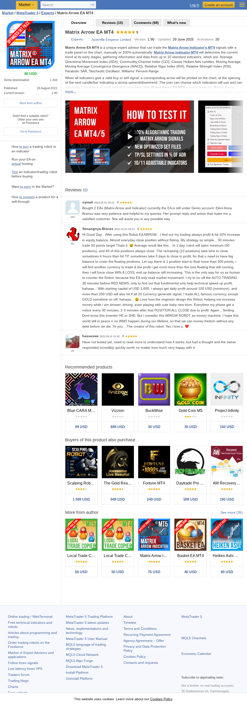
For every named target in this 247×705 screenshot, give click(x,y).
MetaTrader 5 (191, 616)
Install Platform (77, 672)
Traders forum (19, 675)
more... (70, 91)
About (128, 616)
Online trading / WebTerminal (30, 616)
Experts (77, 39)
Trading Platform (89, 616)
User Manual (86, 639)
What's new (176, 23)
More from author (31, 103)
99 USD (81, 427)
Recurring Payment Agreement (147, 635)
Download (84, 667)
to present (27, 197)
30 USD (154, 427)
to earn (25, 186)
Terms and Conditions (140, 629)
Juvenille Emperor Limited (111, 39)
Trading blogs (18, 681)
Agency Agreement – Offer (144, 641)
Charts (13, 687)
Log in (194, 5)
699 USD (117, 427)
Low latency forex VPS (25, 669)
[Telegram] (192, 671)
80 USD (227, 572)
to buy (24, 146)
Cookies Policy (135, 656)
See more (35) (231, 512)
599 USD (190, 499)
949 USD (117, 499)
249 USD (154, 499)
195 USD (227, 499)
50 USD (81, 572)
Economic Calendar (196, 654)
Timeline (130, 622)
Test (15, 172)
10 (85, 190)
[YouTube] (207, 671)
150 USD (227, 427)
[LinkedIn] (215, 671)
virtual (16, 164)
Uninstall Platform (79, 678)
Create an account (219, 5)
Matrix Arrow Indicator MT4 (176, 52)
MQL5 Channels (193, 638)
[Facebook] (184, 671)
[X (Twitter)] (200, 671)
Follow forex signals (23, 663)
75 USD (154, 572)
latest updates (87, 622)
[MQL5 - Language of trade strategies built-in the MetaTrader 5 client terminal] (8, 5)
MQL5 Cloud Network (82, 655)
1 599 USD (81, 499)
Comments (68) (146, 23)
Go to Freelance (30, 131)
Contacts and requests (141, 663)
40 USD (190, 572)
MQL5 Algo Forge (79, 661)
